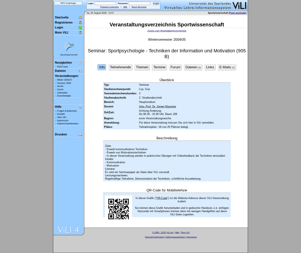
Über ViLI (61, 117)
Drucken (61, 134)
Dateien (60, 70)
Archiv (60, 86)
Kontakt (61, 114)
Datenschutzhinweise (67, 123)
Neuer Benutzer (139, 7)
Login (59, 27)
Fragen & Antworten (67, 111)
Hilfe (125, 7)
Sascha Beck (175, 239)
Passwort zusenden (109, 7)
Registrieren (63, 22)
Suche (60, 89)
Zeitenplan (62, 92)
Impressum (62, 120)
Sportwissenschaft (68, 55)
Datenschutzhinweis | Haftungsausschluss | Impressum (171, 237)
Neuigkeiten (63, 62)
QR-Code (161, 198)
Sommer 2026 (64, 83)
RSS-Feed (62, 66)
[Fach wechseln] (238, 13)
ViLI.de (169, 232)
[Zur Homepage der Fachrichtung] (68, 51)
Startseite (62, 17)
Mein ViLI (61, 32)
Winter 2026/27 (64, 80)
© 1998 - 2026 (159, 232)
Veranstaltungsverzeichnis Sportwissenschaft (167, 24)
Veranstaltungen (66, 76)
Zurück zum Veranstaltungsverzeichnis (166, 30)
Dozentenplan (64, 95)
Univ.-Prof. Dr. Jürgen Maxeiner (157, 106)
